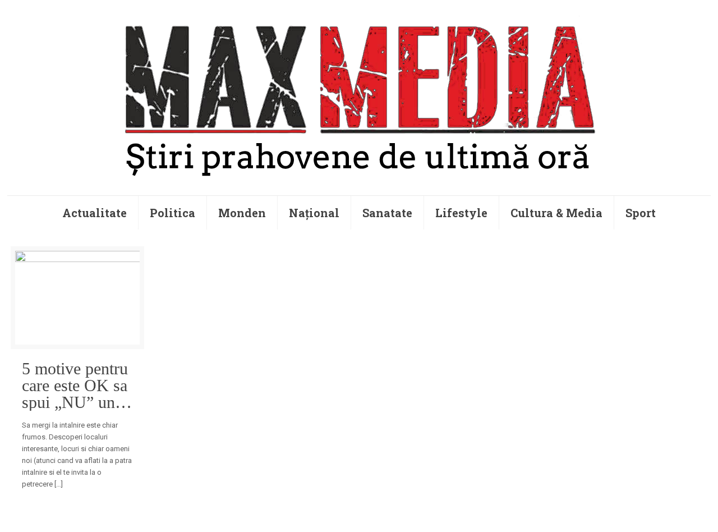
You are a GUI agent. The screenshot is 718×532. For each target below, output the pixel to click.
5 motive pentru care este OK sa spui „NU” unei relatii (75, 385)
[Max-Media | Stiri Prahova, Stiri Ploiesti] (359, 96)
